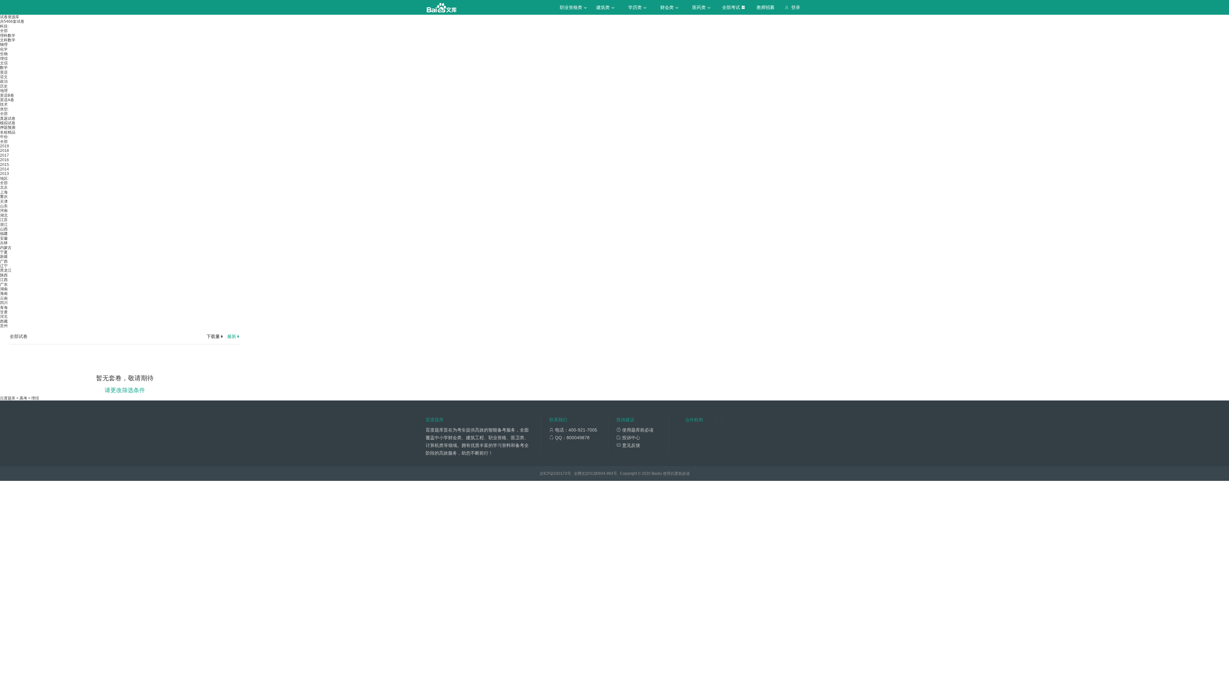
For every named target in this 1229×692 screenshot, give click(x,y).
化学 (4, 49)
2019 (4, 146)
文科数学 (7, 40)
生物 (4, 54)
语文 (4, 77)
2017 (4, 155)
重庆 (4, 196)
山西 (4, 229)
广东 (4, 284)
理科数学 (7, 35)
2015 (4, 164)
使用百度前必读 (676, 473)
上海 (4, 192)
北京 (4, 187)
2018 (4, 150)
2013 (4, 173)
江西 (4, 279)
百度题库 (7, 398)
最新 (231, 336)
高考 (23, 398)
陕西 (4, 275)
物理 (4, 44)
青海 (4, 307)
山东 (4, 206)
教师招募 (766, 7)
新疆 (4, 256)
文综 (4, 63)
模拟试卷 (7, 123)
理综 (4, 58)
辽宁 (4, 266)
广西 (4, 261)
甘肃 (4, 312)
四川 (4, 303)
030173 (560, 473)
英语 (4, 72)
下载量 (213, 336)
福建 (4, 233)
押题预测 (7, 127)
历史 (4, 86)
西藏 (4, 321)
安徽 (4, 238)
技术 (4, 104)
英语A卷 (7, 100)
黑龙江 (6, 270)
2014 (4, 169)
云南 (4, 298)
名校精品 (7, 132)
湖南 (4, 289)
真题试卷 (7, 118)
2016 (4, 160)
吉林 (4, 243)
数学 (4, 67)
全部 (4, 31)
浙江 (4, 224)
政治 (4, 81)
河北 (4, 316)
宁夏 (4, 252)
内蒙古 (6, 247)
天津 (4, 201)
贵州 (4, 326)
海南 (4, 293)
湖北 (4, 215)
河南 (4, 210)
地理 (4, 90)
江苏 (4, 220)
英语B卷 (7, 95)
